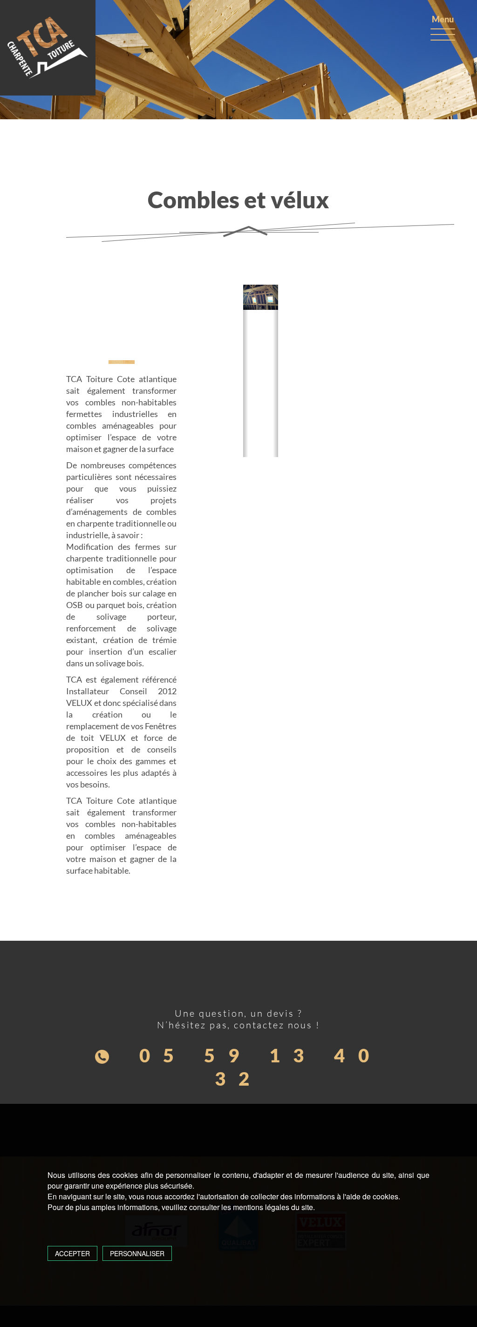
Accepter (72, 1253)
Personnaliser (137, 1253)
